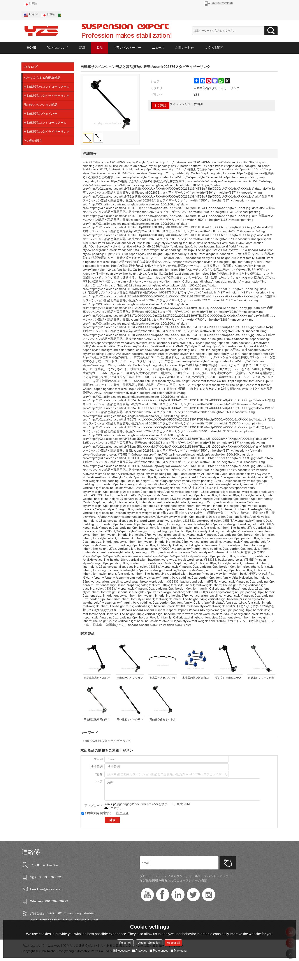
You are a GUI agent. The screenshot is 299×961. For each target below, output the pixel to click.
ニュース (158, 47)
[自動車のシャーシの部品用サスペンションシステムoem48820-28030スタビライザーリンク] (261, 658)
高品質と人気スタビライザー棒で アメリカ (163, 678)
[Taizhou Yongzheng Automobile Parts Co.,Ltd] (41, 30)
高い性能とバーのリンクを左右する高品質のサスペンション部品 (130, 720)
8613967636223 (56, 901)
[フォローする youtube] (147, 894)
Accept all (173, 942)
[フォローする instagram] (208, 894)
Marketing (180, 950)
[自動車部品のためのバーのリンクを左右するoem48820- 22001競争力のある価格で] (97, 658)
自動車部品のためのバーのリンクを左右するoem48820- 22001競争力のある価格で (97, 678)
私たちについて (58, 47)
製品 (100, 47)
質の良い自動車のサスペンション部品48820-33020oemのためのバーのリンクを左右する (228, 678)
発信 (112, 820)
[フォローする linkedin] (178, 894)
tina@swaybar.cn (50, 889)
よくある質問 (214, 47)
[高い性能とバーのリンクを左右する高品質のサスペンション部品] (130, 699)
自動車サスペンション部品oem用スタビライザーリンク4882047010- (130, 678)
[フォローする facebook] (162, 894)
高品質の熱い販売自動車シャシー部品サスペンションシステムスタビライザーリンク (195, 678)
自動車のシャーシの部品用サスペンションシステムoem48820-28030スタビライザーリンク (261, 678)
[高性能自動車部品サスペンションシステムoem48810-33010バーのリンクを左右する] (97, 699)
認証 (82, 47)
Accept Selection (149, 942)
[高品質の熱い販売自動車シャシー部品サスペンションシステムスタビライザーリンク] (195, 658)
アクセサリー (116, 808)
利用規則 (122, 813)
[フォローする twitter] (193, 894)
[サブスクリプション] (228, 862)
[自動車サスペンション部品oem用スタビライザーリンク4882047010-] (130, 658)
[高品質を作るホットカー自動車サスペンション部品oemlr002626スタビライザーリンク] (162, 699)
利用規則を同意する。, (106, 813)
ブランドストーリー (127, 47)
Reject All (125, 942)
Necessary (123, 950)
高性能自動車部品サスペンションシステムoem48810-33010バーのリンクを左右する (97, 720)
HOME (31, 47)
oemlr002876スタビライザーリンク (107, 740)
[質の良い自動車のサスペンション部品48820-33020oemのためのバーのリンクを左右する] (228, 658)
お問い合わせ (184, 47)
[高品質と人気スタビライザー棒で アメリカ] (162, 658)
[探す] (271, 30)
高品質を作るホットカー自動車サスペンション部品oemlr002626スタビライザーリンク (163, 720)
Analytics (141, 950)
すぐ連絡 (160, 105)
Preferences (160, 950)
